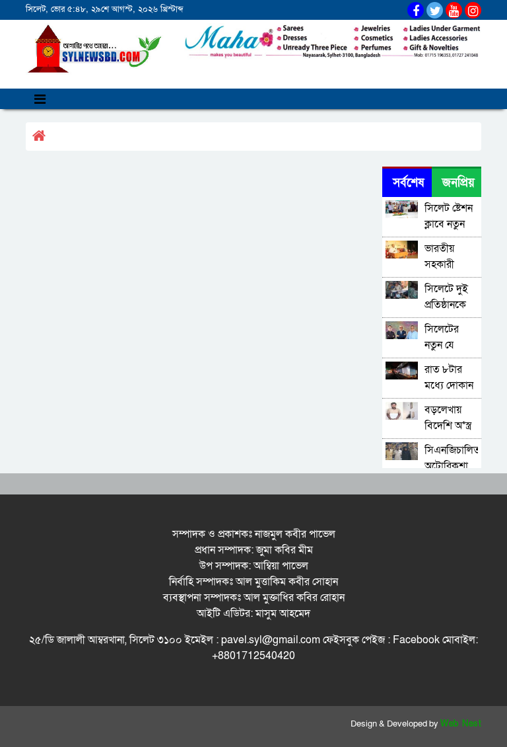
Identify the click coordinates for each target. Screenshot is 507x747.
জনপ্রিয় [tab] (458, 182)
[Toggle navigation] (40, 99)
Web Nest (460, 724)
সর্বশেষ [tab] (408, 182)
